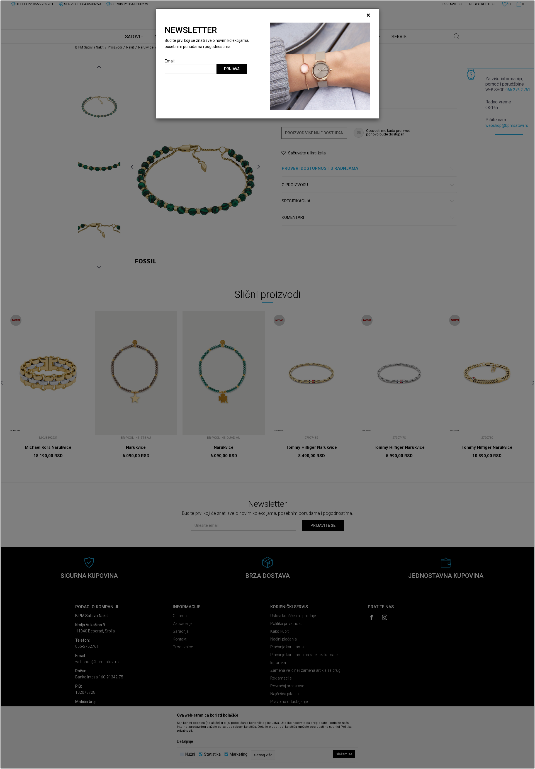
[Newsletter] (320, 66)
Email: (170, 61)
